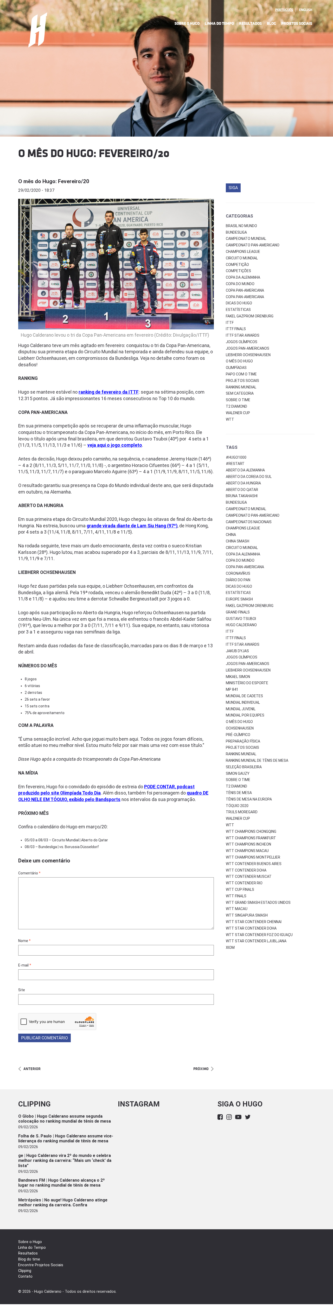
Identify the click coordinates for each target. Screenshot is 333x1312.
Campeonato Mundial (246, 238)
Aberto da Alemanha (245, 470)
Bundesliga (236, 232)
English (305, 10)
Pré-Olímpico (238, 735)
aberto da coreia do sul (249, 477)
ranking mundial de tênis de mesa (257, 760)
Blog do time (29, 1259)
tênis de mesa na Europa (249, 799)
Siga (233, 187)
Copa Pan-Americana (245, 290)
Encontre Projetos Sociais (40, 1265)
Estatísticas (238, 310)
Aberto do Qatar (242, 490)
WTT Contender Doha (246, 870)
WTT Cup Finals (240, 889)
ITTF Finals (236, 329)
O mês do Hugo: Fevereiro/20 (53, 181)
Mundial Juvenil (240, 709)
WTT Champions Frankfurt (251, 838)
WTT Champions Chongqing (251, 831)
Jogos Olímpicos (241, 342)
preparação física (243, 741)
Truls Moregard (242, 812)
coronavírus (238, 573)
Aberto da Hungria (243, 483)
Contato (25, 1276)
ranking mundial (241, 754)
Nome (24, 941)
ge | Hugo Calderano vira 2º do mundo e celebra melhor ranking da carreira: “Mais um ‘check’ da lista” (64, 1160)
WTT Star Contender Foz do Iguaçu (259, 935)
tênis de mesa (239, 793)
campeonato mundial (246, 509)
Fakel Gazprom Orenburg (249, 316)
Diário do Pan (238, 580)
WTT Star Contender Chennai (253, 922)
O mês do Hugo (239, 361)
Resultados (250, 23)
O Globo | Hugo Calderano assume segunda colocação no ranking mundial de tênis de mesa (64, 1119)
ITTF (230, 323)
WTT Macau (236, 909)
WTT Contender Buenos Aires (253, 864)
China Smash (237, 541)
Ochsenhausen (240, 728)
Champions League (243, 251)
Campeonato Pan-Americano (252, 245)
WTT (230, 419)
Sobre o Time (238, 400)
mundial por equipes (245, 715)
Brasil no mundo (241, 226)
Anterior (32, 1069)
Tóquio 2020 (237, 806)
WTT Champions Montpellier (253, 857)
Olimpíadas (236, 368)
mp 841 (232, 689)
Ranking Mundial (241, 387)
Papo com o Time (241, 374)
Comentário (29, 873)
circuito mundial (242, 548)
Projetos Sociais (296, 23)
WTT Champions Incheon (248, 844)
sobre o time (238, 780)
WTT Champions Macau (247, 851)
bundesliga (236, 502)
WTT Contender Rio (244, 883)
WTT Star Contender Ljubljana (256, 941)
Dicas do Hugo (239, 303)
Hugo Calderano (241, 625)
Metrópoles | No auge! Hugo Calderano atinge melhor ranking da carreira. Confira (62, 1202)
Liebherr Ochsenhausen (248, 355)
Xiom (230, 947)
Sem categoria (240, 393)
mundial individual (243, 702)
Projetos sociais (242, 381)
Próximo (201, 1069)
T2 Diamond (236, 406)
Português (284, 10)
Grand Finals (238, 612)
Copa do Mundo (240, 284)
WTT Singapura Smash (247, 915)
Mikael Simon (238, 677)
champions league (243, 528)
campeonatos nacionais (249, 522)
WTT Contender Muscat (249, 876)
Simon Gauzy (237, 773)
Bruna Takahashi (242, 496)
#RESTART (235, 464)
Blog (271, 23)
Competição (237, 265)
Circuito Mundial (242, 258)
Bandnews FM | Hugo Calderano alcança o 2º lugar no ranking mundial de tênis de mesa (61, 1183)
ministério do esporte (247, 683)
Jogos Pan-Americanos (247, 348)
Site (21, 990)
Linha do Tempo (219, 23)
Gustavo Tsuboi (241, 619)
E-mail (24, 965)
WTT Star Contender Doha (251, 928)
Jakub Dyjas (237, 651)
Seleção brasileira (244, 767)
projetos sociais (242, 747)
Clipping (24, 1271)
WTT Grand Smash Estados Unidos (258, 902)
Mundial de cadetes (244, 696)
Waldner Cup (238, 413)
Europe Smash (239, 599)
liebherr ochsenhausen (248, 670)
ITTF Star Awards (242, 335)
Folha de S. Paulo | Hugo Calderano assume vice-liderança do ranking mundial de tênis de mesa (65, 1138)
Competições (238, 271)
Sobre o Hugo (187, 23)
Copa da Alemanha (243, 277)
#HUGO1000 (236, 457)
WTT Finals (236, 896)
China (231, 535)
